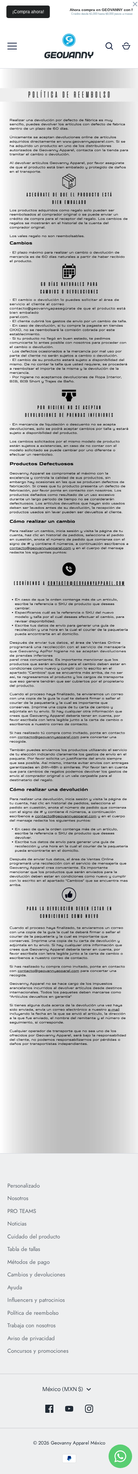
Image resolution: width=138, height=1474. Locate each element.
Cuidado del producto (33, 1237)
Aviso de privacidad (31, 1338)
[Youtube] (69, 1409)
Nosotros (17, 1198)
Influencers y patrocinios (36, 1300)
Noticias (16, 1224)
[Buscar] (109, 46)
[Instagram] (89, 1409)
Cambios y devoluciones (36, 1274)
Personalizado (23, 1186)
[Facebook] (49, 1409)
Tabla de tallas (23, 1249)
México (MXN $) (62, 1389)
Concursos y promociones (37, 1351)
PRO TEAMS (21, 1211)
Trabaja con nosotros (31, 1325)
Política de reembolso (33, 1313)
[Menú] (12, 46)
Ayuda (14, 1287)
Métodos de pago (28, 1262)
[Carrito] (126, 46)
